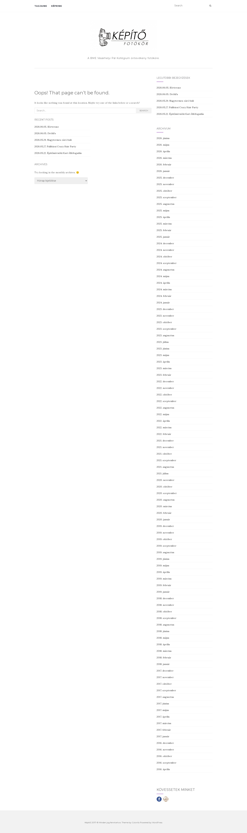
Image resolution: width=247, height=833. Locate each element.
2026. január (163, 171)
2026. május (163, 144)
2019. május (163, 565)
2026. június (163, 138)
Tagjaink (40, 6)
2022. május (163, 414)
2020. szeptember (167, 493)
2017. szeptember (166, 690)
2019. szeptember (166, 545)
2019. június (163, 558)
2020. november (165, 480)
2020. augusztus (166, 499)
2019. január (163, 591)
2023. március (164, 368)
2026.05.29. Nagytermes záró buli (53, 139)
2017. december (165, 670)
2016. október (164, 756)
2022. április (163, 420)
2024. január (163, 302)
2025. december (165, 177)
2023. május (163, 355)
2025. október (164, 190)
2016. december (165, 743)
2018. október (164, 611)
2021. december (165, 440)
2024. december (165, 243)
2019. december (165, 526)
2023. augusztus (165, 335)
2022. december (165, 381)
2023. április (163, 361)
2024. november (165, 249)
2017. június (163, 703)
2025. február (164, 230)
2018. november (165, 604)
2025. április (163, 217)
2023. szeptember (166, 328)
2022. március (164, 427)
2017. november (165, 677)
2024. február (164, 296)
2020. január (163, 519)
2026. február (164, 164)
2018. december (165, 598)
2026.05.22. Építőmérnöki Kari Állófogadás (58, 153)
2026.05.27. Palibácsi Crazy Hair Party (55, 146)
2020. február (164, 512)
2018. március (164, 650)
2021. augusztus (165, 466)
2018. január (163, 664)
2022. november (165, 388)
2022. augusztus (165, 407)
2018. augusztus (165, 624)
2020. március (164, 506)
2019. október (164, 539)
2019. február (164, 585)
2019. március (164, 578)
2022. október (164, 394)
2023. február (164, 374)
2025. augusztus (165, 203)
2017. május (163, 710)
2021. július (163, 473)
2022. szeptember (166, 401)
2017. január (163, 736)
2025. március (164, 223)
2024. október (164, 256)
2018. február (164, 657)
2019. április (163, 572)
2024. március (164, 289)
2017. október (164, 683)
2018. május (163, 637)
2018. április (163, 644)
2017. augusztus (165, 696)
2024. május (163, 276)
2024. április (163, 282)
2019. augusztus (165, 552)
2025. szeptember (167, 197)
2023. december (165, 309)
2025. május (163, 210)
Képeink (56, 6)
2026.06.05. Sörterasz (46, 126)
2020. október (164, 486)
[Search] (210, 5)
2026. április (163, 151)
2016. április (163, 769)
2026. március (164, 157)
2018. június (163, 631)
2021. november (165, 447)
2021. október (164, 453)
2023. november (165, 315)
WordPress (157, 822)
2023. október (164, 322)
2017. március (164, 723)
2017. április (163, 716)
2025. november (165, 184)
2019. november (165, 532)
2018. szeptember (166, 618)
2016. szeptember (166, 762)
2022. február (164, 434)
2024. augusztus (165, 269)
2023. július (163, 342)
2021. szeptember (166, 460)
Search (143, 110)
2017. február (164, 729)
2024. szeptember (167, 263)
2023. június (163, 348)
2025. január (163, 236)
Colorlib (135, 822)
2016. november (165, 749)
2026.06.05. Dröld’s (45, 133)
